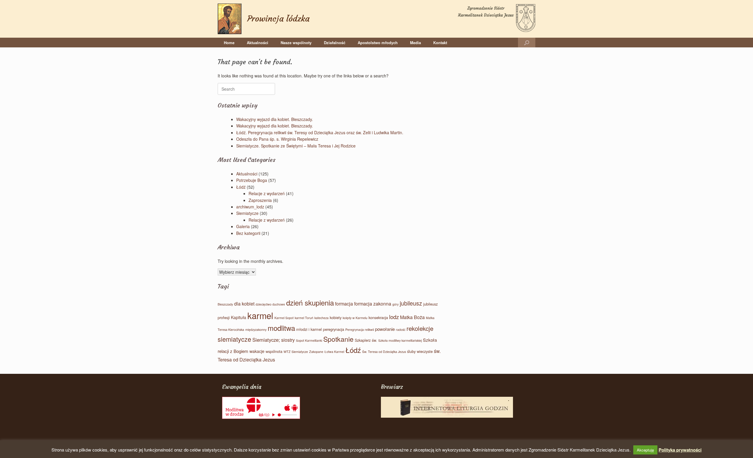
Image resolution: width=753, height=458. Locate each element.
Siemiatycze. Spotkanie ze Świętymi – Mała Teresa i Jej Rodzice (296, 146)
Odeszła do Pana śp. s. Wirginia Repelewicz (277, 139)
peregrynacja (333, 329)
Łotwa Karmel (334, 351)
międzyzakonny (255, 329)
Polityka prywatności (680, 450)
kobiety (335, 317)
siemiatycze (234, 339)
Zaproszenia (260, 200)
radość (400, 329)
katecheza (321, 318)
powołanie (385, 329)
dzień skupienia (310, 302)
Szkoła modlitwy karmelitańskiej (400, 340)
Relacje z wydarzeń (267, 193)
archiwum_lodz (250, 207)
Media (415, 42)
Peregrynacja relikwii (359, 329)
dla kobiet (244, 303)
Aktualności (257, 42)
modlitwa (281, 328)
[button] (526, 42)
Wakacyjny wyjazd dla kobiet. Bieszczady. (274, 119)
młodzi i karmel (309, 329)
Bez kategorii (248, 233)
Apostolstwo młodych (378, 42)
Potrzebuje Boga (251, 180)
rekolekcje (420, 328)
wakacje (256, 351)
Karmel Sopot (284, 318)
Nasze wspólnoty (296, 42)
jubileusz (411, 303)
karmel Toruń (304, 318)
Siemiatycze (247, 213)
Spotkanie (338, 339)
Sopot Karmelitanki (309, 340)
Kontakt (440, 42)
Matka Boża (412, 317)
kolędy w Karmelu (355, 318)
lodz (394, 317)
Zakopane (316, 351)
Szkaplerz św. (366, 340)
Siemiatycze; (266, 339)
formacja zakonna (372, 303)
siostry (288, 339)
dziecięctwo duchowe (270, 304)
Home (229, 42)
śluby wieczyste (420, 351)
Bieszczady (225, 304)
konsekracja (378, 317)
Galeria (243, 226)
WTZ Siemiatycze (296, 351)
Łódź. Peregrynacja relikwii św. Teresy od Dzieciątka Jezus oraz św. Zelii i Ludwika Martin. (319, 132)
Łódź (241, 187)
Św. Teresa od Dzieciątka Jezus (384, 351)
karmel (260, 315)
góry (395, 304)
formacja (344, 303)
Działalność (334, 42)
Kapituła (238, 317)
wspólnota (274, 351)
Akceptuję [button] (645, 450)
